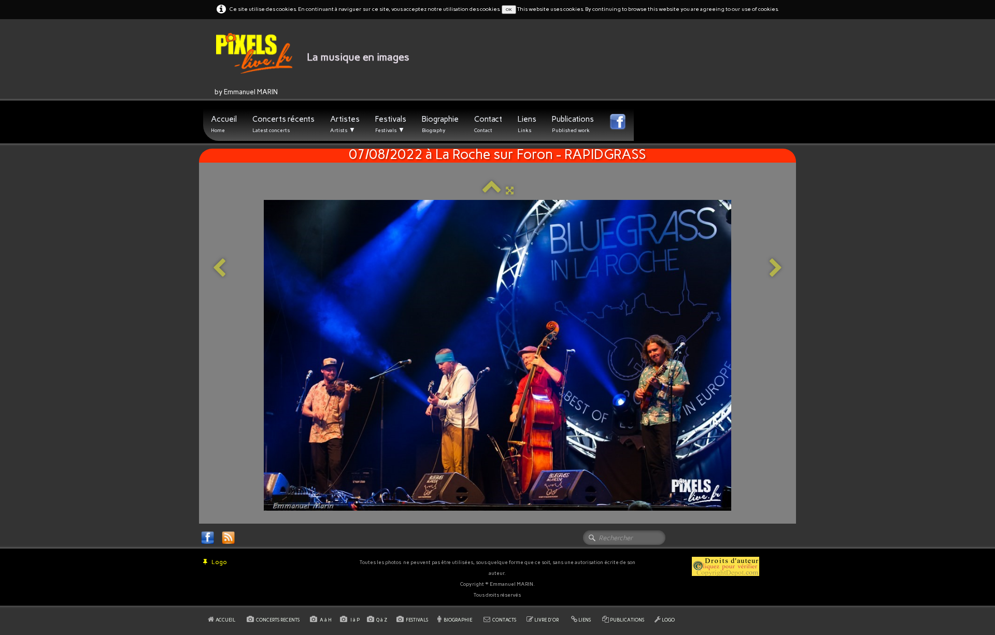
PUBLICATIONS (627, 620)
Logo (219, 562)
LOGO (668, 620)
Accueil (224, 124)
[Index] (491, 190)
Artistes (345, 124)
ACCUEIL (226, 620)
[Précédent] (219, 268)
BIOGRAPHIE (458, 620)
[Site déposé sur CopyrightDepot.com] (725, 566)
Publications (573, 124)
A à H (326, 620)
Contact (488, 124)
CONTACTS (504, 620)
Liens (527, 124)
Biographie (440, 124)
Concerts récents (283, 124)
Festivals (390, 124)
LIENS (584, 620)
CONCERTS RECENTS (278, 620)
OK (509, 9)
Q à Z (382, 620)
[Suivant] (776, 268)
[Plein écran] (510, 190)
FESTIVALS (417, 620)
